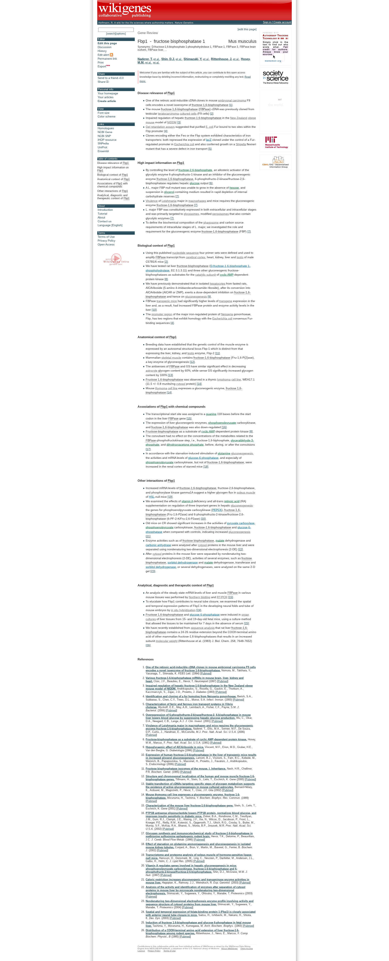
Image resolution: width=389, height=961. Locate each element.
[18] (205, 466)
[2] (211, 113)
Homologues (106, 128)
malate (220, 540)
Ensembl (103, 151)
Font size (103, 112)
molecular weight (166, 641)
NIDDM (171, 122)
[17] (148, 449)
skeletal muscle (171, 357)
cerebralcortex (195, 257)
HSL (151, 496)
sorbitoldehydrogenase (183, 562)
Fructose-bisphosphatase (162, 431)
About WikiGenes (229, 948)
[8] (166, 279)
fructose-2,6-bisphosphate (195, 170)
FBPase (205, 109)
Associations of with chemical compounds (112, 185)
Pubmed (206, 673)
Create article (107, 101)
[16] (224, 427)
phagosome (211, 222)
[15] (189, 418)
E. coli (209, 126)
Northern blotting (199, 597)
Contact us (104, 221)
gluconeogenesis (196, 296)
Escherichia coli (184, 144)
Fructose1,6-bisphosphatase (164, 614)
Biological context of (112, 174)
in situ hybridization (183, 610)
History (102, 51)
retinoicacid (231, 501)
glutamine (224, 453)
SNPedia (103, 143)
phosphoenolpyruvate (222, 422)
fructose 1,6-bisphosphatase (210, 104)
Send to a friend (108, 78)
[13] (170, 375)
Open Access (106, 244)
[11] (217, 353)
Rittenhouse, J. (221, 59)
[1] (230, 104)
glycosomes (191, 213)
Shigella (241, 144)
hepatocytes (217, 283)
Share (101, 81)
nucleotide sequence (185, 252)
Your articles (105, 97)
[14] (199, 383)
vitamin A (187, 501)
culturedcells (188, 113)
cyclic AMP (226, 274)
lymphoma (224, 379)
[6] (211, 183)
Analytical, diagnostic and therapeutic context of (113, 197)
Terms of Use (106, 236)
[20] (203, 518)
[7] (177, 196)
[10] (154, 309)
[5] (210, 148)
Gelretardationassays (160, 126)
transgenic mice (167, 301)
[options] (121, 33)
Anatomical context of (113, 179)
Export (102, 66)
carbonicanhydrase (158, 545)
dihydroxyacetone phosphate (185, 444)
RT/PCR (222, 597)
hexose (234, 187)
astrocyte (151, 370)
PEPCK (217, 510)
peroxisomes (220, 213)
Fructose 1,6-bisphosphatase (164, 379)
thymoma (161, 388)
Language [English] (110, 225)
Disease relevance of (113, 162)
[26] (148, 645)
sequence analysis (203, 627)
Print (101, 62)
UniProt (102, 147)
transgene (225, 301)
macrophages (197, 200)
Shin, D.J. (168, 59)
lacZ (209, 139)
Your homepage (108, 93)
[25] (246, 623)
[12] (192, 361)
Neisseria (227, 314)
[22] (240, 549)
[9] (209, 296)
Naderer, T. (145, 59)
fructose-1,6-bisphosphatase (179, 109)
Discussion (104, 47)
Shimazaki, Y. (193, 59)
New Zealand (238, 117)
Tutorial (102, 213)
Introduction (105, 209)
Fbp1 (171, 93)
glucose (195, 183)
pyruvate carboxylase (240, 523)
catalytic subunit (205, 274)
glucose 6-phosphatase (205, 614)
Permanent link (107, 58)
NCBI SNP (104, 136)
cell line (236, 379)
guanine (211, 414)
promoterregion (162, 314)
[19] (170, 496)
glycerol (169, 191)
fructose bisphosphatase (198, 540)
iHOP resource (107, 139)
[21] (148, 536)
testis (240, 257)
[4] (165, 131)
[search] (111, 33)
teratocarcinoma (168, 113)
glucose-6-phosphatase (203, 457)
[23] (152, 571)
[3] (179, 122)
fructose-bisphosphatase (192, 266)
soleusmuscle (246, 492)
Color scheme (106, 116)
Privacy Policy (106, 240)
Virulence (152, 200)
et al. (156, 59)
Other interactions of (112, 190)
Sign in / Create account (277, 22)
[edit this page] (247, 29)
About (101, 217)
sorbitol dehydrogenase (161, 567)
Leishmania (169, 200)
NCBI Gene (105, 132)
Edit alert (104, 54)
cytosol (180, 383)
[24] (198, 610)
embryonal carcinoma (232, 100)
